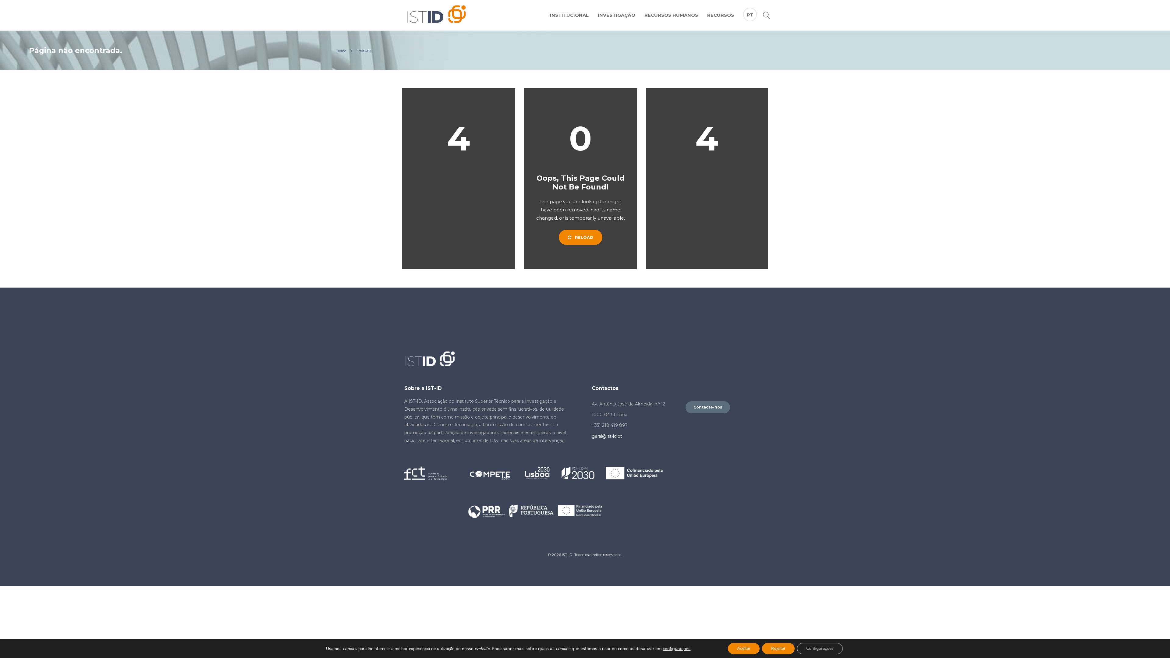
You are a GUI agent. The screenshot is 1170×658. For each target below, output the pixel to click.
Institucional (569, 15)
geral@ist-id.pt (607, 436)
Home (341, 51)
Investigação (616, 15)
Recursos (720, 15)
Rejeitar (778, 648)
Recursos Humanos (671, 15)
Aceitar (743, 648)
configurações (676, 648)
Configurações (820, 648)
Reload (583, 237)
